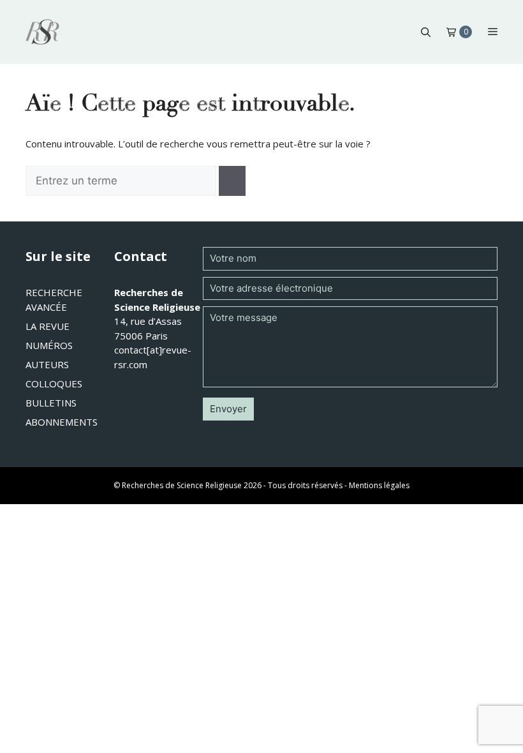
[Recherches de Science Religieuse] (42, 32)
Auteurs (47, 364)
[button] (425, 32)
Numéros (49, 345)
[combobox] (121, 181)
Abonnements (62, 421)
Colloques (54, 383)
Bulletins (51, 402)
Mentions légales (379, 485)
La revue (48, 326)
